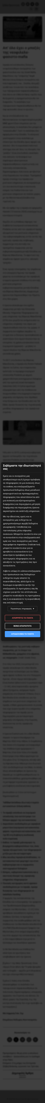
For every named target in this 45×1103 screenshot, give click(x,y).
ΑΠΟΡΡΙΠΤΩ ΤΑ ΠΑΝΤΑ (22, 618)
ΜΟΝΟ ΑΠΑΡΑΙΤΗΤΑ (23, 626)
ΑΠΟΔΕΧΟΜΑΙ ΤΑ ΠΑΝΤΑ (22, 634)
